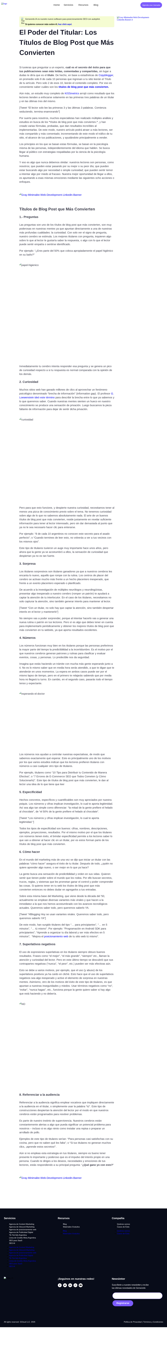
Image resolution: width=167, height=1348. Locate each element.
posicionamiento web (56, 936)
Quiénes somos (123, 1224)
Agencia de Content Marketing (21, 1224)
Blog (96, 5)
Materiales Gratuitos (71, 1227)
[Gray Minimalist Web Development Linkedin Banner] (50, 194)
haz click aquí (64, 24)
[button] (69, 5)
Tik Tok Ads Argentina (18, 1235)
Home (56, 5)
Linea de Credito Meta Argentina (22, 1238)
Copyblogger (106, 75)
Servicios (68, 5)
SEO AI (12, 1243)
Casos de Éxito (123, 1227)
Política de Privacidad (133, 1322)
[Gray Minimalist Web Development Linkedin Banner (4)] (133, 20)
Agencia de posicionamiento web (22, 1229)
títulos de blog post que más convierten (83, 86)
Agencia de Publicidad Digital (21, 1232)
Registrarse (122, 1303)
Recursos (83, 5)
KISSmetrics (72, 93)
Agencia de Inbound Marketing (21, 1227)
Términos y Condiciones (153, 1322)
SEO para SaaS (15, 1240)
